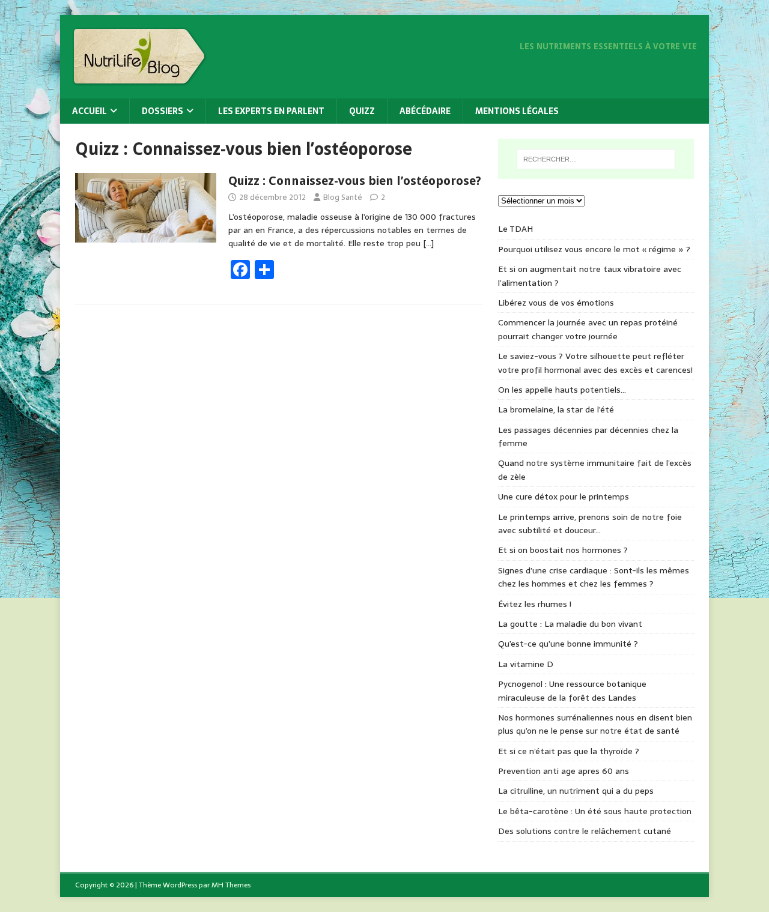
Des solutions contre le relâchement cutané (584, 831)
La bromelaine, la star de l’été (556, 409)
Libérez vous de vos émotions (556, 302)
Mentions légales (517, 111)
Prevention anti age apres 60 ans (563, 771)
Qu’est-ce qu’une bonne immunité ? (568, 643)
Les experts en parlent (271, 111)
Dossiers (162, 111)
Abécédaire (425, 111)
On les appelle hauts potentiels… (562, 389)
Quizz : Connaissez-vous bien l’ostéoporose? (354, 181)
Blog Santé (342, 197)
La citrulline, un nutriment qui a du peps (576, 790)
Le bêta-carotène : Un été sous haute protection (594, 811)
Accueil (89, 111)
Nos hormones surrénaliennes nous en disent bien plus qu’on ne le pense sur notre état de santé (595, 724)
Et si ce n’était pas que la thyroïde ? (568, 751)
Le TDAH (515, 228)
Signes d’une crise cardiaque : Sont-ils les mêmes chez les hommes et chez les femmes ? (593, 577)
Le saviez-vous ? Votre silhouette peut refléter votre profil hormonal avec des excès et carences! (595, 362)
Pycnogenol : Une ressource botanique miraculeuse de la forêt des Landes (572, 690)
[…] (428, 243)
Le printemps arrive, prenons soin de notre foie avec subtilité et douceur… (590, 523)
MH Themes (231, 885)
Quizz (362, 111)
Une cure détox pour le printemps (563, 496)
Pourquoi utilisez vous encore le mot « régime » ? (594, 249)
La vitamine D (525, 664)
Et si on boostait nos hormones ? (563, 550)
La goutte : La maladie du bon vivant (570, 623)
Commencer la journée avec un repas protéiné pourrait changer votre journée (588, 329)
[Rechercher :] (596, 159)
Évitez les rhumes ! (534, 604)
